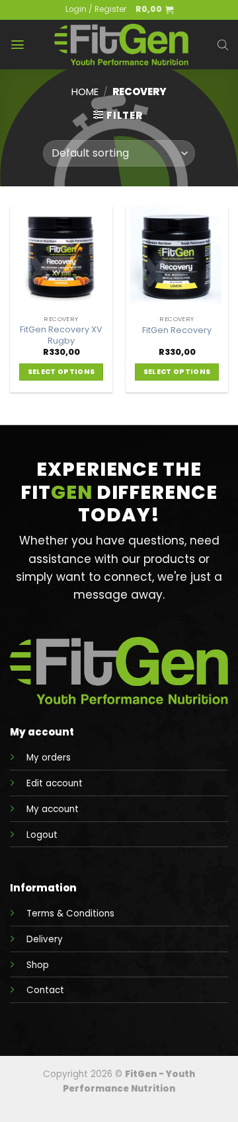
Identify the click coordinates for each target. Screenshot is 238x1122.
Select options (61, 372)
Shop (37, 965)
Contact (45, 990)
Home (85, 91)
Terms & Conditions (70, 913)
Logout (42, 835)
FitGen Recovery (177, 330)
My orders (48, 757)
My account (52, 809)
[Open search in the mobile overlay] (223, 45)
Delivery (44, 939)
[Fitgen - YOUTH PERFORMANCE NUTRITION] (121, 44)
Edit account (54, 783)
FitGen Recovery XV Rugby (61, 335)
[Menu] (17, 44)
